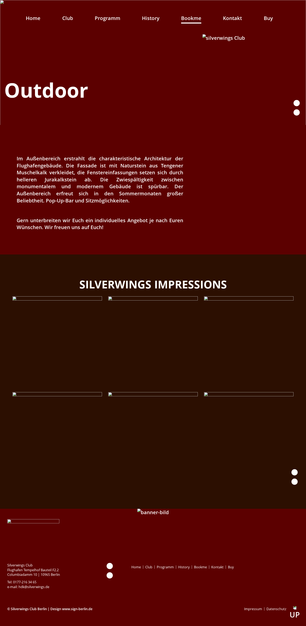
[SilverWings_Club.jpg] (153, 382)
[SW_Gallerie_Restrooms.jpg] (249, 478)
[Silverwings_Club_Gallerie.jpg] (249, 382)
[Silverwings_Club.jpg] (57, 382)
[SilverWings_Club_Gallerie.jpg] (57, 478)
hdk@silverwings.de (34, 587)
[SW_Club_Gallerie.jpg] (153, 478)
